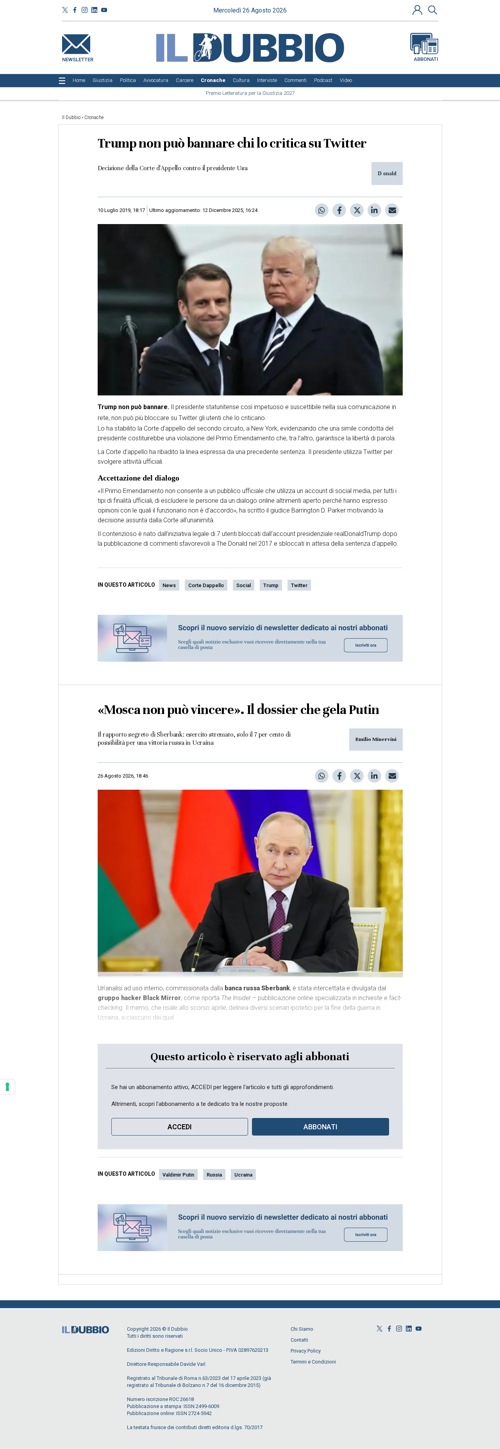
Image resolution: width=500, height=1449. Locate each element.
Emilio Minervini (375, 739)
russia (214, 1175)
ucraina (243, 1175)
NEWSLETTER (77, 58)
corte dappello (206, 585)
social (243, 585)
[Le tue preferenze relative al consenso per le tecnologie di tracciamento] (7, 1086)
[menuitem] (79, 80)
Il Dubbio (71, 117)
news (169, 585)
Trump (271, 585)
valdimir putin (178, 1175)
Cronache (94, 117)
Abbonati (426, 59)
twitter (299, 585)
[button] (418, 10)
